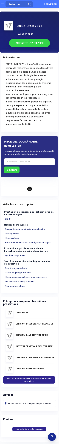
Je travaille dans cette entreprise (29, 429)
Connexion (50, 4)
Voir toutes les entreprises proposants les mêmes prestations (29, 379)
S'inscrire (12, 169)
